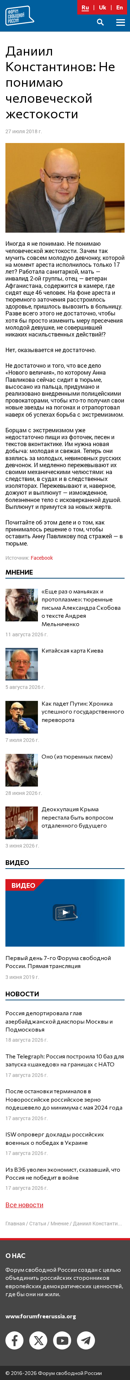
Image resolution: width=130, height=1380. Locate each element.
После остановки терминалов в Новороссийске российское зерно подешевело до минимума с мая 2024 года (63, 1099)
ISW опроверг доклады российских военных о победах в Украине (54, 1138)
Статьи (37, 1223)
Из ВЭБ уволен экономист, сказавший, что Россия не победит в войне (62, 1173)
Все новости (24, 1204)
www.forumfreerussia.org (40, 1315)
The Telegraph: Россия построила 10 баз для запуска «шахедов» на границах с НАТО (64, 1060)
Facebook (42, 557)
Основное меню (120, 31)
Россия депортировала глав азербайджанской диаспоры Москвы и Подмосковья (59, 1021)
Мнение (60, 1223)
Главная (15, 1223)
